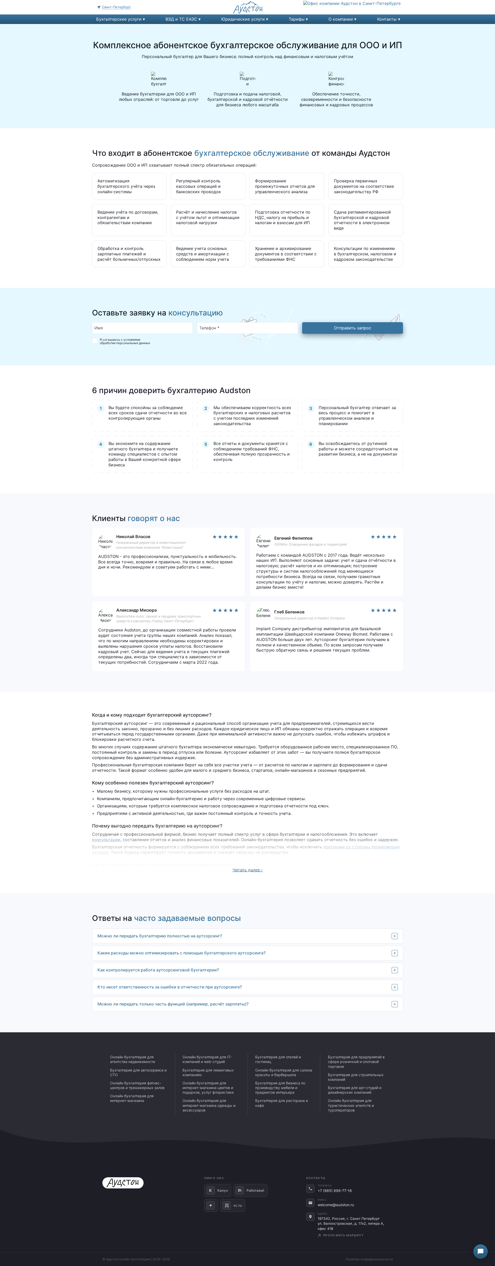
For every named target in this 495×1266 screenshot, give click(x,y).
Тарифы (296, 19)
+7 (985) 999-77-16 (335, 1190)
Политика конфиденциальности (369, 1259)
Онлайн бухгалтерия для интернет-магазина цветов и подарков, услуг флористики (208, 1087)
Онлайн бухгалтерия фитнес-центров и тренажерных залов (137, 1085)
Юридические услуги (243, 19)
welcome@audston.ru (336, 1205)
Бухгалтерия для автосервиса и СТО (138, 1072)
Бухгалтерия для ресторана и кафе (281, 1102)
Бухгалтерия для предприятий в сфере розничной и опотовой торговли (356, 1061)
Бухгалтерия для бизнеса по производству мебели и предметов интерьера (280, 1087)
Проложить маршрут (343, 1235)
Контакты (387, 19)
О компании (340, 19)
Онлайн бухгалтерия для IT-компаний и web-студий (207, 1059)
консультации (106, 839)
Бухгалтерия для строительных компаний (356, 1077)
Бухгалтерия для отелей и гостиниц (278, 1059)
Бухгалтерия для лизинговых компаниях (208, 1072)
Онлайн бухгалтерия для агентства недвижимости (132, 1059)
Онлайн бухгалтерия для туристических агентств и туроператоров (351, 1105)
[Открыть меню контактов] (480, 1251)
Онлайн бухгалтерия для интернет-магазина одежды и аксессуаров (209, 1105)
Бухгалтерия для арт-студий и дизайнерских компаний (354, 1089)
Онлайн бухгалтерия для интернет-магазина (132, 1098)
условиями (131, 340)
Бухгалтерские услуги (119, 19)
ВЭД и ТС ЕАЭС (181, 19)
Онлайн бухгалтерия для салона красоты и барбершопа (283, 1072)
